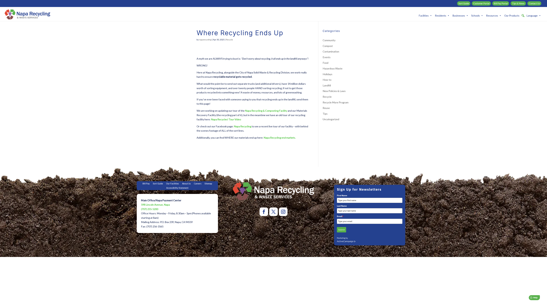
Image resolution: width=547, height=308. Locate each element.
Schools (475, 15)
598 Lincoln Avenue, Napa (155, 204)
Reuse (326, 108)
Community (329, 40)
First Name (342, 195)
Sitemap (208, 184)
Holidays (327, 74)
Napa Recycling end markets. (280, 137)
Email (340, 216)
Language (532, 15)
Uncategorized (331, 119)
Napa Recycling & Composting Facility (266, 110)
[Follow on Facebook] (264, 211)
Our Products (511, 15)
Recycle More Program (335, 102)
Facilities (424, 15)
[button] (523, 15)
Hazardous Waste (332, 68)
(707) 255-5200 (149, 209)
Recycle (229, 39)
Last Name (342, 206)
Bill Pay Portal (501, 3)
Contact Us (534, 3)
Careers (197, 184)
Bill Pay (146, 184)
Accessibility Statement (177, 188)
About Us (186, 184)
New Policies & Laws (334, 91)
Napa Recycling (243, 126)
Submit (341, 229)
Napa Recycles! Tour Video (226, 119)
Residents (440, 15)
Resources (492, 15)
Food (325, 62)
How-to (327, 79)
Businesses (458, 15)
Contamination (331, 51)
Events (326, 57)
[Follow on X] (273, 211)
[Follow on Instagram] (283, 211)
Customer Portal (481, 3)
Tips (325, 113)
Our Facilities (172, 184)
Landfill (327, 85)
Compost (328, 45)
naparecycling (205, 39)
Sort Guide (464, 3)
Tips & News (518, 3)
